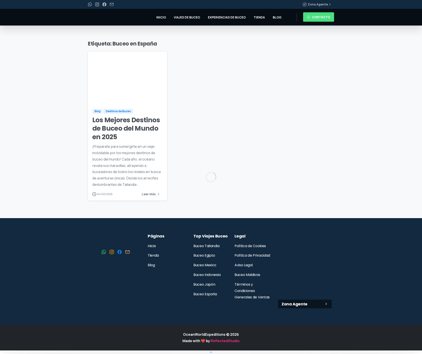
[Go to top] (211, 352)
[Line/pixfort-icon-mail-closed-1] (127, 251)
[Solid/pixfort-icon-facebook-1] (120, 251)
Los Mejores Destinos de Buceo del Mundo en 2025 (126, 128)
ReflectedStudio (225, 340)
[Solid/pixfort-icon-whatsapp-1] (104, 251)
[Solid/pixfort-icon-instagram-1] (112, 251)
